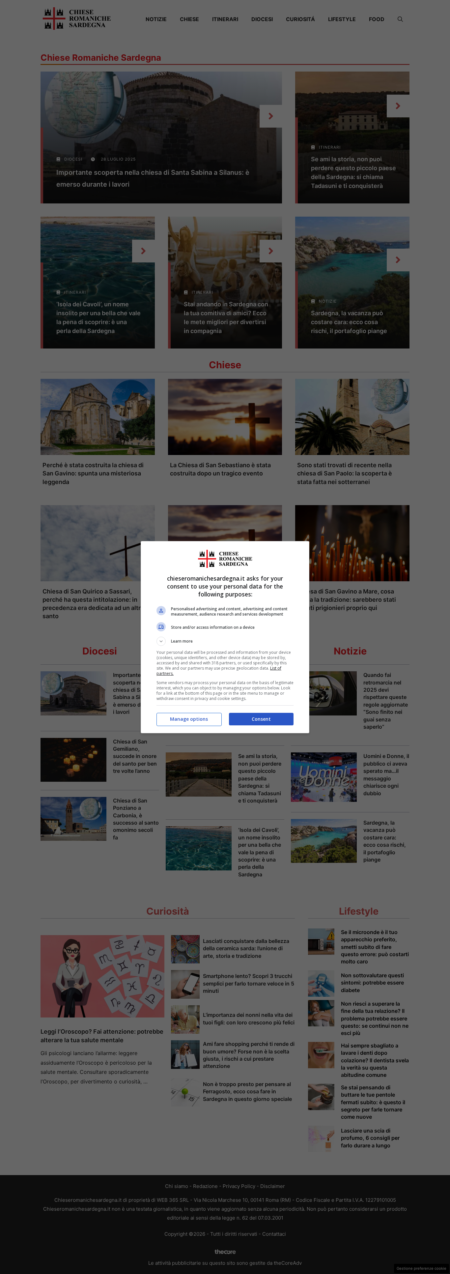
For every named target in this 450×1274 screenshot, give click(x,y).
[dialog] (225, 637)
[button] (225, 641)
